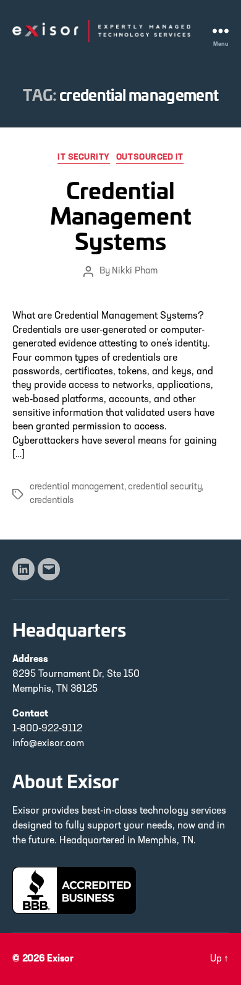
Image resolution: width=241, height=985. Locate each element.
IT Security (83, 157)
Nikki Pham (134, 271)
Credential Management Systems (121, 214)
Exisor (60, 959)
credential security (164, 487)
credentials (52, 500)
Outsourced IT (150, 157)
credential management (77, 487)
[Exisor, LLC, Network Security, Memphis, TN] (74, 890)
